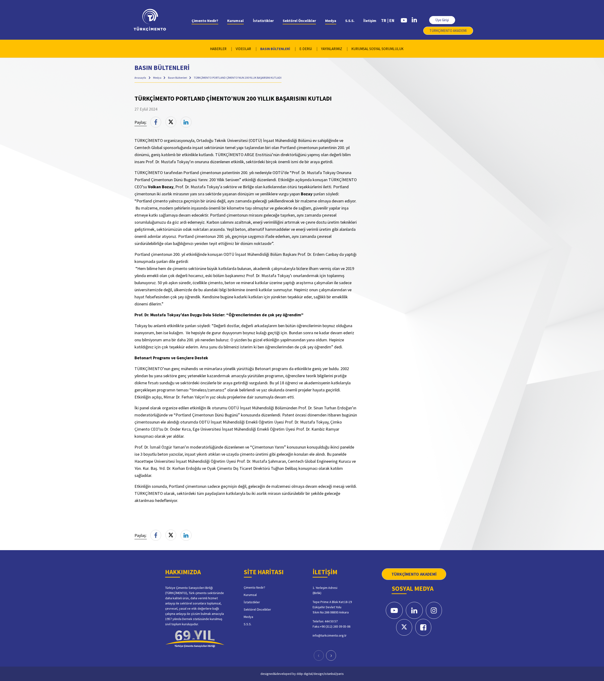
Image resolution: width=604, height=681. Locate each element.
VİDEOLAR (243, 49)
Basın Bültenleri (178, 77)
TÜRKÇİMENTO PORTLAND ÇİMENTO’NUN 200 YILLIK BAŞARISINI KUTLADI (237, 77)
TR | (384, 20)
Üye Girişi (442, 20)
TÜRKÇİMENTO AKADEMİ (448, 30)
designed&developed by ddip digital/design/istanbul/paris (302, 674)
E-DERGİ (305, 49)
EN (391, 20)
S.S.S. (349, 20)
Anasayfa (140, 77)
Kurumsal (235, 20)
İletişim (369, 20)
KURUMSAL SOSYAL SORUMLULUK (377, 49)
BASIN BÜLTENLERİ (275, 49)
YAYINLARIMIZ (331, 49)
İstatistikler (263, 20)
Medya (330, 20)
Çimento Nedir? (205, 20)
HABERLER (218, 49)
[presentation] (319, 655)
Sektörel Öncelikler (299, 20)
